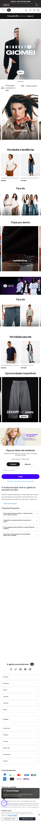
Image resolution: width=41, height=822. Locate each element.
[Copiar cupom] (36, 5)
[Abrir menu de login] (30, 10)
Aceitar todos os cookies (27, 818)
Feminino (13, 464)
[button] (26, 10)
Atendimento (6, 754)
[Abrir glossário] (23, 719)
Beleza (5, 709)
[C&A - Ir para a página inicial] (8, 10)
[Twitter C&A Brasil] (25, 669)
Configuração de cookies (9, 818)
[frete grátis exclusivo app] (20, 18)
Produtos (5, 735)
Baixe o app (6, 748)
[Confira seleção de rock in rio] (20, 294)
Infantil (5, 690)
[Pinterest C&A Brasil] (20, 669)
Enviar (20, 477)
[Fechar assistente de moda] (37, 791)
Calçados (5, 696)
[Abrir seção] (24, 677)
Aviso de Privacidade (12, 815)
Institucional (6, 728)
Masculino (28, 464)
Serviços (5, 741)
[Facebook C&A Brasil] (30, 669)
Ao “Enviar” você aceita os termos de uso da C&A (20, 481)
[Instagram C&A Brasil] (11, 669)
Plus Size (5, 703)
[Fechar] (39, 815)
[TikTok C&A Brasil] (16, 669)
